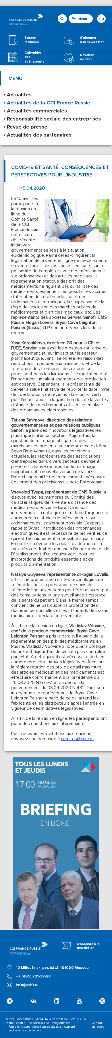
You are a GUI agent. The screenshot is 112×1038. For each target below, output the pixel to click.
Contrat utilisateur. (99, 1025)
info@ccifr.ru (27, 985)
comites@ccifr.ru (77, 739)
